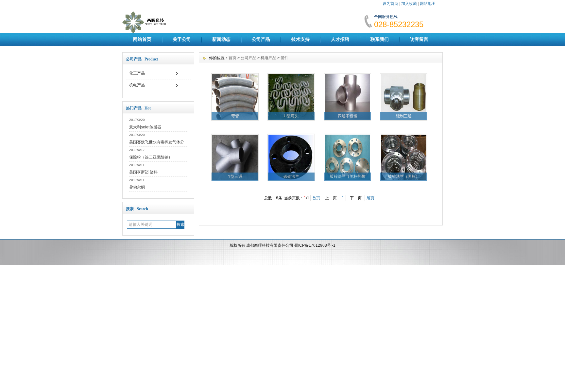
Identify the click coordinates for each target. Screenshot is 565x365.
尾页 (370, 198)
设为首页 (390, 3)
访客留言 (419, 39)
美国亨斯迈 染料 (143, 172)
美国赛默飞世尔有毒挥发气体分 (156, 142)
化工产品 (137, 73)
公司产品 (261, 39)
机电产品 (137, 85)
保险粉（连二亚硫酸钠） (150, 157)
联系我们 (379, 39)
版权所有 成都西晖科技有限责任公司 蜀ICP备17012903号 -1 (282, 245)
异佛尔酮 (137, 187)
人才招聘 (340, 39)
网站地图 (428, 3)
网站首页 (142, 39)
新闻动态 (221, 39)
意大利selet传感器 (145, 127)
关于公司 (182, 39)
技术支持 (300, 39)
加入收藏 (409, 3)
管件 (284, 58)
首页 (232, 58)
